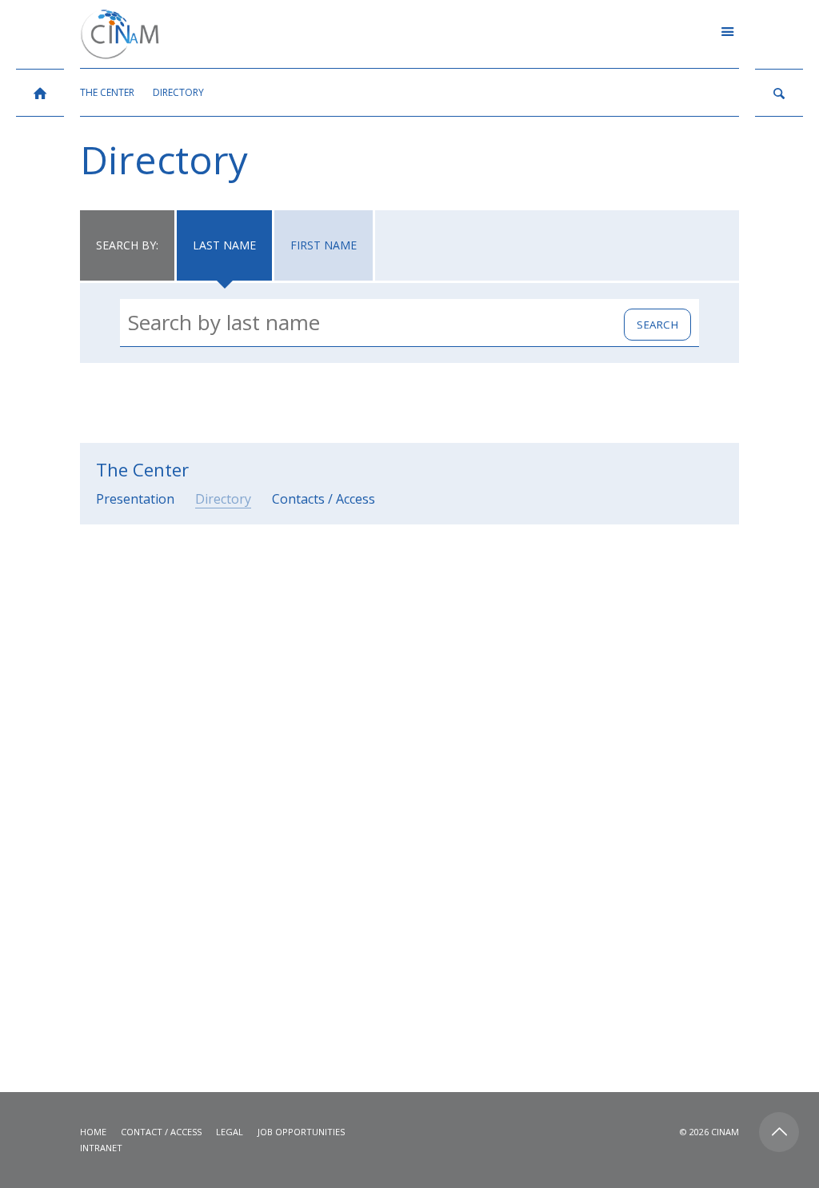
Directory (223, 499)
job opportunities (301, 1132)
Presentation (135, 499)
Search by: (127, 245)
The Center (142, 469)
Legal (229, 1132)
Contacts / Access (323, 499)
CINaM (725, 1132)
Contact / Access (161, 1132)
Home (93, 1132)
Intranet (101, 1148)
